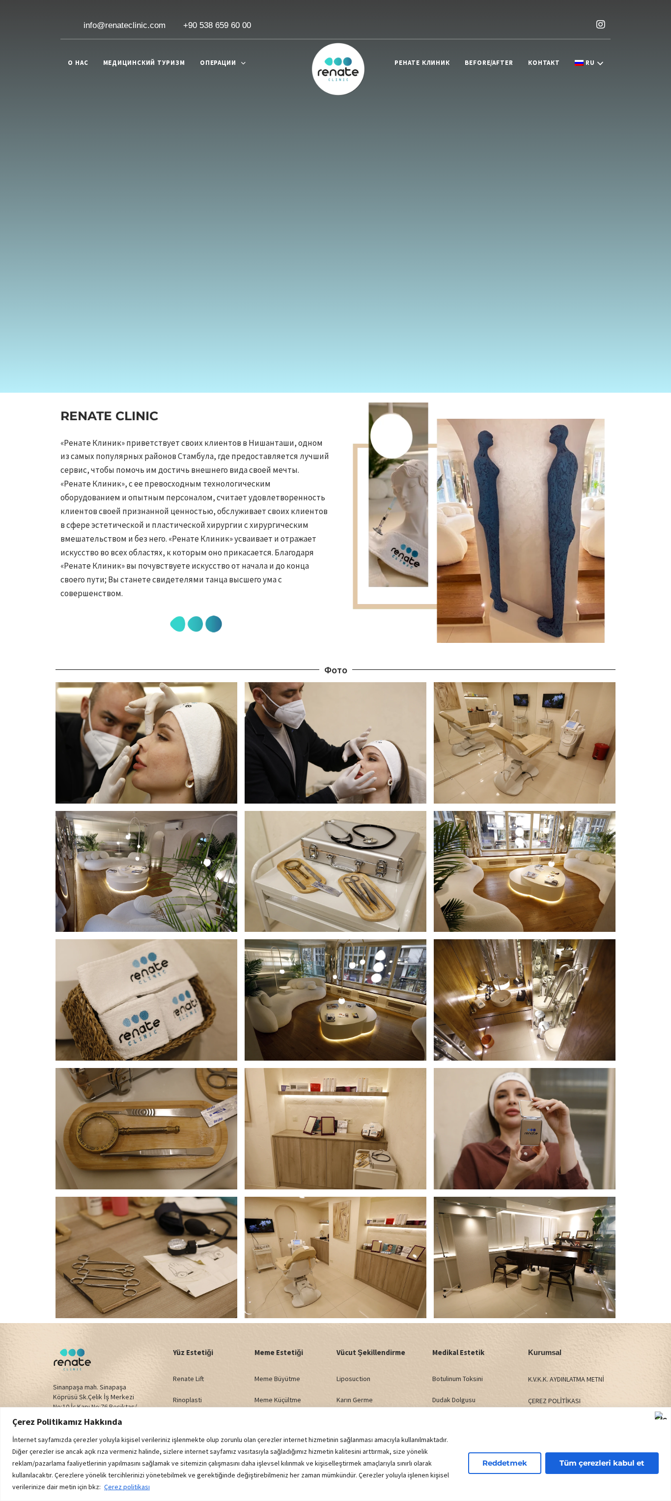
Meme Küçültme (277, 1399)
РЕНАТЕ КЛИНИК (422, 62)
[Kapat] (661, 1415)
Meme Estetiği (278, 1352)
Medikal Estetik (458, 1352)
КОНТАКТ (544, 62)
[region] (335, 1454)
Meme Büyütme (277, 1378)
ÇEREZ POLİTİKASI (554, 1400)
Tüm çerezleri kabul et (601, 1463)
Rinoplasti (187, 1399)
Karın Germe (354, 1399)
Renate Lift (188, 1378)
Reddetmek (504, 1463)
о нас (78, 62)
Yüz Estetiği (193, 1352)
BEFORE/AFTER (489, 62)
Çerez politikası (127, 1486)
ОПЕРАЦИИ (218, 62)
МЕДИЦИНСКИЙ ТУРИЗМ (144, 62)
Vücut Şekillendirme (370, 1352)
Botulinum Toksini (457, 1378)
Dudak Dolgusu (453, 1399)
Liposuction (353, 1378)
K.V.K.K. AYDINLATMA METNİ (566, 1379)
